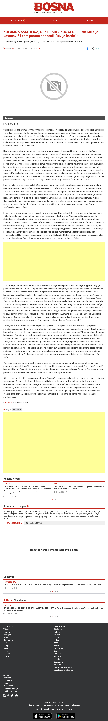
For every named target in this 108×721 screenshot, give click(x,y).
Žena (56, 651)
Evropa (6, 648)
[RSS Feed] (4, 695)
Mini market (8, 656)
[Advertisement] (54, 261)
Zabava (57, 656)
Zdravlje (58, 635)
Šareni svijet (59, 662)
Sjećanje (58, 629)
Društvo (6, 654)
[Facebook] (8, 695)
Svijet (5, 651)
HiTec (56, 640)
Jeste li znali (59, 626)
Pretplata (7, 680)
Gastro (57, 637)
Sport (5, 643)
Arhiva (6, 675)
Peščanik (8, 402)
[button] (102, 55)
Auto (56, 643)
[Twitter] (12, 695)
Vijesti (54, 20)
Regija (6, 645)
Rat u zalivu (8, 626)
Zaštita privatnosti (11, 691)
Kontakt (6, 683)
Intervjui (7, 635)
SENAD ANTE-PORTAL (63, 667)
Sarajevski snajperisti (63, 670)
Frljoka (57, 659)
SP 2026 (57, 665)
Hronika (7, 637)
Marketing (8, 678)
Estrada (57, 654)
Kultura (57, 632)
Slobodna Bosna (54, 709)
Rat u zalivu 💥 (18, 20)
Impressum (8, 686)
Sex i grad (58, 648)
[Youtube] (16, 695)
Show (56, 645)
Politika (90, 20)
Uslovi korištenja (10, 689)
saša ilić (17, 410)
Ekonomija (8, 640)
